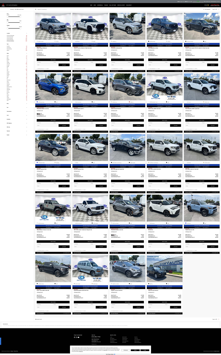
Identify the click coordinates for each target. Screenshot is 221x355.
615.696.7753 (180, 1)
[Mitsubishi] (3, 5)
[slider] (7, 16)
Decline (135, 350)
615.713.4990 (188, 1)
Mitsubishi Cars (94, 344)
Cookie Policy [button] (105, 350)
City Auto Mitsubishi (40, 71)
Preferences (126, 350)
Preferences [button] (81, 351)
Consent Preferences (0, 341)
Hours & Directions (215, 5)
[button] (70, 26)
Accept (145, 350)
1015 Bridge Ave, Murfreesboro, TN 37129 (212, 1)
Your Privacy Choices (110, 354)
